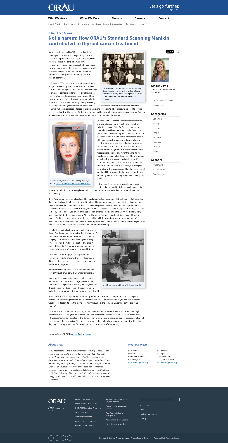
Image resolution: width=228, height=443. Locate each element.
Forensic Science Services (116, 424)
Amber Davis (77, 334)
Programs (157, 142)
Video (155, 151)
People (156, 132)
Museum (156, 128)
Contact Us (59, 408)
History (88, 334)
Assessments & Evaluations (117, 420)
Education (157, 119)
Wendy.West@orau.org (167, 362)
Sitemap (143, 418)
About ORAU (145, 405)
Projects (156, 146)
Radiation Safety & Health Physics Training (116, 400)
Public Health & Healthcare (86, 403)
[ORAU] (57, 401)
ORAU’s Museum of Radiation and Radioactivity (73, 183)
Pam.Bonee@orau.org (138, 362)
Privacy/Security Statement (141, 438)
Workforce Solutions (83, 416)
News (142, 409)
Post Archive (158, 105)
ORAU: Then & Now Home (164, 100)
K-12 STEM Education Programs (88, 408)
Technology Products (83, 412)
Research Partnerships (84, 399)
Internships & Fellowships (85, 421)
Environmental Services (84, 425)
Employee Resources (148, 414)
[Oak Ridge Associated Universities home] (61, 7)
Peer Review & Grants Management (115, 414)
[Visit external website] (51, 438)
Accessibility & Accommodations (167, 438)
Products (157, 137)
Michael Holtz (159, 169)
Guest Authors (159, 174)
